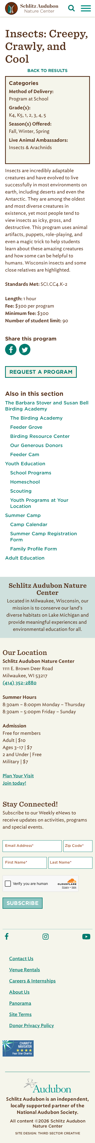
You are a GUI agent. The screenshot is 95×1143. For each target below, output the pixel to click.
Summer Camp (23, 515)
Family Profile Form (33, 548)
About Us (19, 992)
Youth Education (25, 463)
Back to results (47, 70)
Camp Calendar (28, 524)
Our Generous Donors (36, 445)
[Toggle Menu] (86, 8)
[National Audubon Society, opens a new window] (47, 1093)
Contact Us (21, 959)
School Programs (30, 472)
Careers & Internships (32, 981)
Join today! (14, 783)
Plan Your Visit (18, 776)
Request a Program (40, 372)
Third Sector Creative (59, 1133)
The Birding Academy (36, 418)
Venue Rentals (24, 970)
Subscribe (23, 903)
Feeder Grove (26, 427)
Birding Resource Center (40, 436)
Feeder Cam (24, 454)
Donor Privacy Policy (31, 1026)
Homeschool (25, 482)
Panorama (20, 1003)
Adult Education (25, 558)
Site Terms (20, 1014)
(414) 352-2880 (19, 683)
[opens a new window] (7, 939)
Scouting (21, 491)
